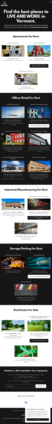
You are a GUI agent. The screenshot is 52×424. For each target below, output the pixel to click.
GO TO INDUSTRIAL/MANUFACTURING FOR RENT (39, 217)
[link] (4, 1)
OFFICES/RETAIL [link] (17, 418)
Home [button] (4, 418)
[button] (50, 2)
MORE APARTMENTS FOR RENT (39, 66)
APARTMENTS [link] (10, 418)
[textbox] (20, 386)
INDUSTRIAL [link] (25, 418)
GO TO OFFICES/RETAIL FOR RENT (39, 125)
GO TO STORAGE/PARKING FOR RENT (39, 276)
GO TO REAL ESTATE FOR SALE (39, 340)
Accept (38, 419)
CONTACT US (41, 386)
